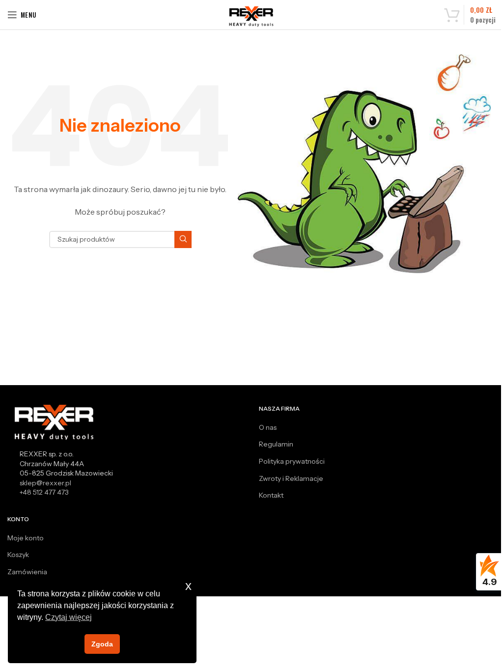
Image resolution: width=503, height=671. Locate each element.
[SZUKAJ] (183, 239)
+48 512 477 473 (44, 492)
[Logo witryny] (251, 16)
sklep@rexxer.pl (45, 482)
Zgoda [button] (102, 644)
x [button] (188, 585)
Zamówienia (27, 571)
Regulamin (276, 444)
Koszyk (18, 554)
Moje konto (25, 537)
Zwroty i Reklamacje (291, 478)
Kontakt (271, 495)
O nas (268, 427)
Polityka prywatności (292, 461)
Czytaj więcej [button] (68, 617)
